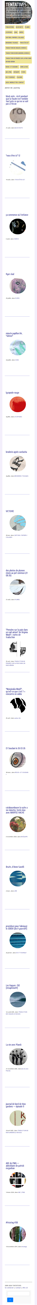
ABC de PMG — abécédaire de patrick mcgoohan (15, 1165)
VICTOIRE (10, 511)
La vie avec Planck (13, 1045)
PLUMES (27, 27)
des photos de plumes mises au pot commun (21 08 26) (17, 573)
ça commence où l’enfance (17, 215)
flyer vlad (10, 274)
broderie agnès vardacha (16, 452)
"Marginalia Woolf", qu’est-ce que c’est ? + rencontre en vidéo (15, 691)
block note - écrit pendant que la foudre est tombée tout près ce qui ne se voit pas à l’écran (17, 100)
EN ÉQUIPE (16, 72)
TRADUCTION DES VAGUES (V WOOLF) (16, 48)
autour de (17, 718)
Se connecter (9, 1288)
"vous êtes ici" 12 (13, 156)
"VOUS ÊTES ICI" (24, 42)
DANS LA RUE (24, 67)
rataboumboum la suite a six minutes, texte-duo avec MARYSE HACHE (17, 810)
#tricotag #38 (12, 1223)
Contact (18, 1288)
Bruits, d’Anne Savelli (15, 867)
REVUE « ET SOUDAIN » (12, 67)
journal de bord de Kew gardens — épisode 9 (16, 1105)
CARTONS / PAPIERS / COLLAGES (15, 37)
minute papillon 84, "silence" (14, 334)
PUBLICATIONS (10, 27)
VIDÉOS (21, 32)
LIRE (15, 891)
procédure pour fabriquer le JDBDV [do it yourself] (16, 927)
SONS (15, 32)
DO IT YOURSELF (10, 77)
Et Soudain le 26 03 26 (15, 748)
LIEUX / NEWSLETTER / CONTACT (15, 82)
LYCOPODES (9, 32)
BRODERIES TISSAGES (12, 42)
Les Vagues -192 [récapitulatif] (13, 986)
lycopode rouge (12, 393)
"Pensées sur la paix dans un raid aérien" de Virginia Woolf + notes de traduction (17, 633)
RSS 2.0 (25, 1288)
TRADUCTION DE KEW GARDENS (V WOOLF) (18, 53)
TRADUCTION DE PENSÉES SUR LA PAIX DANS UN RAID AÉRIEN (18, 60)
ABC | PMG (9, 72)
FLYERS (23, 72)
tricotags (24, 1246)
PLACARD (19, 77)
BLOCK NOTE (19, 27)
